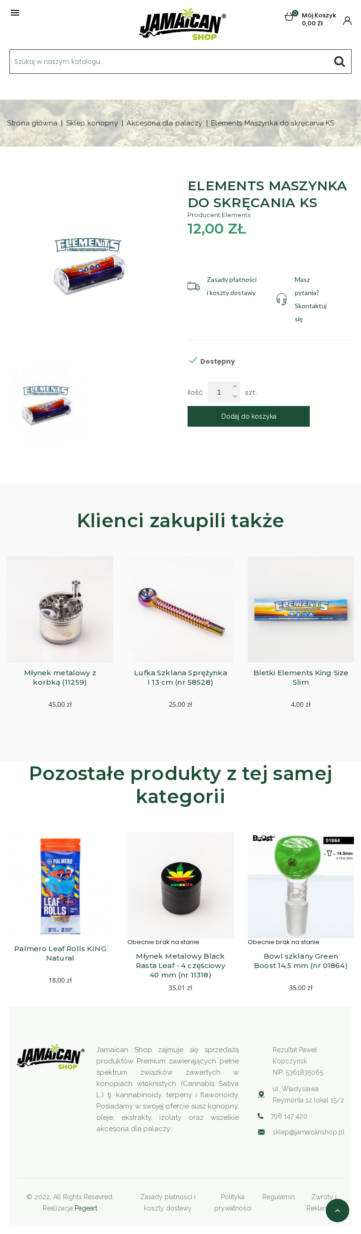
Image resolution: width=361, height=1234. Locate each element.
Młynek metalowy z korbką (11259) (61, 677)
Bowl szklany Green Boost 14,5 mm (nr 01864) (301, 961)
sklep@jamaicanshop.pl (309, 1132)
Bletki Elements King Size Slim (302, 677)
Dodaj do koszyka (248, 416)
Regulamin (278, 1197)
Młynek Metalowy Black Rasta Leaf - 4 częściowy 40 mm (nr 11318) (181, 965)
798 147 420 (289, 1116)
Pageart (86, 1208)
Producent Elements (219, 215)
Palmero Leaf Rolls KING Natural (61, 953)
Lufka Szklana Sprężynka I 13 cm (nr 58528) (181, 677)
